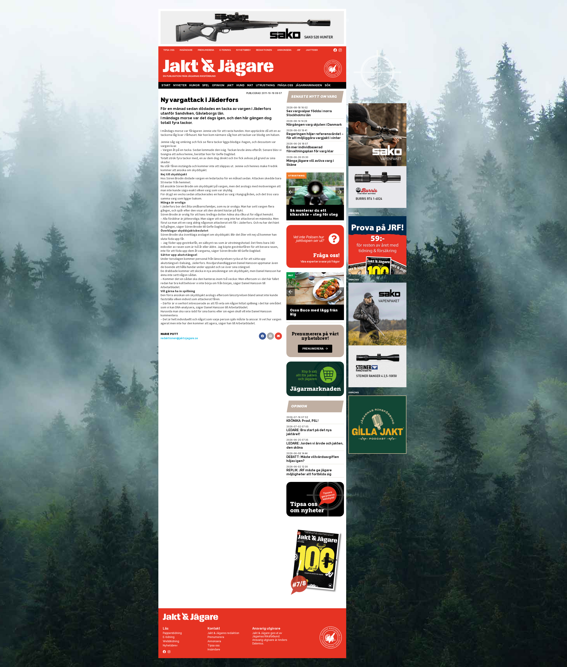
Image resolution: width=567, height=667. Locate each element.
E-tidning (225, 50)
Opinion (218, 85)
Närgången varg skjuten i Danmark (314, 124)
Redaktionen (264, 50)
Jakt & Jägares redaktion (223, 633)
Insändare (186, 50)
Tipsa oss (168, 50)
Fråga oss (285, 85)
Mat (250, 85)
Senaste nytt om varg (314, 96)
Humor (194, 85)
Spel (205, 85)
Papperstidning (172, 633)
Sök (327, 85)
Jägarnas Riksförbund (266, 636)
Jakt (230, 85)
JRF (299, 50)
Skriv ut (270, 336)
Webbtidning (171, 641)
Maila (278, 336)
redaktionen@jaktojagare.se (179, 338)
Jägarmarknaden (309, 85)
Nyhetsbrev (243, 50)
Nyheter (179, 85)
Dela (262, 336)
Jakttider (312, 50)
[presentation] (290, 192)
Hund (240, 85)
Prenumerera (206, 50)
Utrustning (265, 85)
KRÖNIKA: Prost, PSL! (302, 420)
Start (166, 85)
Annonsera (284, 50)
